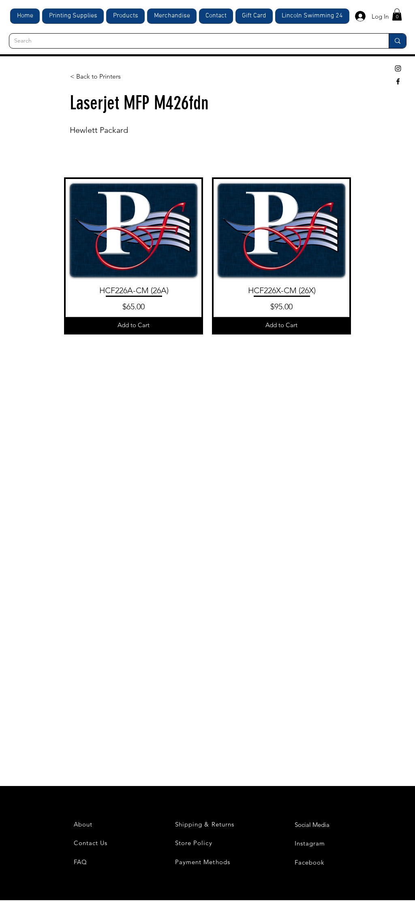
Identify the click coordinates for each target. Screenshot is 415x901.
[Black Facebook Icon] (398, 81)
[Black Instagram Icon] (398, 68)
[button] (397, 15)
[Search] (397, 41)
